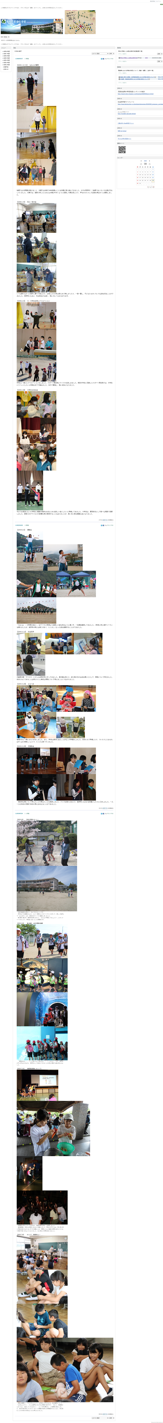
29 (145, 169)
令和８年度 (6, 51)
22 (153, 177)
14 (150, 174)
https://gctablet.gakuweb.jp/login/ (127, 113)
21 (150, 177)
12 (145, 174)
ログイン (158, 1)
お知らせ (5, 69)
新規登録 (152, 1)
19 (145, 177)
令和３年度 (6, 62)
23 (137, 180)
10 (140, 174)
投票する (105, 520)
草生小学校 (110, 58)
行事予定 (5, 67)
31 (150, 169)
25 (142, 180)
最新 (2, 37)
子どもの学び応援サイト (124, 138)
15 (153, 174)
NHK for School (122, 131)
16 (137, 177)
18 (142, 177)
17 (140, 177)
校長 (146, 58)
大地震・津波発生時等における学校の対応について (134, 79)
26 (137, 169)
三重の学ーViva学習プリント (126, 123)
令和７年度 (6, 53)
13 (147, 174)
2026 (145, 161)
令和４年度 (6, 60)
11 (142, 174)
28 (142, 169)
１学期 (27, 813)
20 (147, 177)
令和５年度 (6, 58)
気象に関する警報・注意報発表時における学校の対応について (137, 77)
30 (147, 169)
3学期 (27, 58)
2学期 (27, 525)
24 (140, 180)
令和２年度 (6, 64)
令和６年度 (6, 56)
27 (140, 169)
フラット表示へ (122, 54)
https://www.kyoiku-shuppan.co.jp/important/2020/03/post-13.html (135, 94)
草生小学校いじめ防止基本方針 (128, 58)
